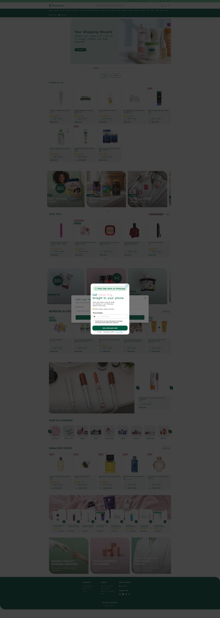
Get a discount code (110, 328)
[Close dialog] (127, 285)
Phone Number (98, 313)
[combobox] (96, 316)
